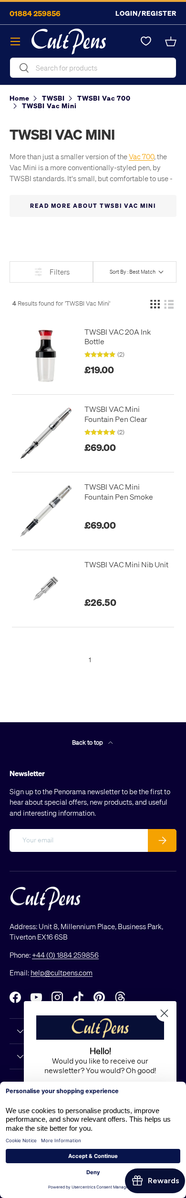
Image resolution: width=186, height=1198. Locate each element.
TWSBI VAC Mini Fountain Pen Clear (115, 414)
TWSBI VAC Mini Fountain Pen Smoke (118, 492)
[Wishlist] (146, 41)
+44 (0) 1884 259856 (65, 955)
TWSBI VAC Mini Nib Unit (126, 564)
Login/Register (145, 13)
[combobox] (93, 68)
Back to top (88, 742)
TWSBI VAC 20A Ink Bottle (117, 337)
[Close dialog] (164, 1013)
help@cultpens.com (62, 972)
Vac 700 (141, 156)
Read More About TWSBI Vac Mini (93, 205)
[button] (170, 41)
